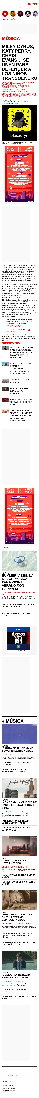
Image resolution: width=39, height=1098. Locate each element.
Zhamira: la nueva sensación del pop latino (21, 402)
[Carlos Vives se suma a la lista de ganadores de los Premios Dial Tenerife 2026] (5, 411)
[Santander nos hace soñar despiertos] (5, 389)
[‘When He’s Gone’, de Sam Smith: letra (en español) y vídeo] (19, 900)
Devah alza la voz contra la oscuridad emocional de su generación (21, 368)
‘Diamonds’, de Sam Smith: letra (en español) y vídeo (18, 943)
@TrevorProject (24, 321)
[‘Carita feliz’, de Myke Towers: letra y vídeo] (19, 734)
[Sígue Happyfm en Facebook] (28, 4)
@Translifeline (10, 323)
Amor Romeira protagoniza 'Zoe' (16, 615)
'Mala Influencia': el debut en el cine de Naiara (18, 605)
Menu (3, 8)
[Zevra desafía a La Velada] (5, 381)
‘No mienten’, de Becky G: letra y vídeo (18, 883)
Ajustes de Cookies (8, 1085)
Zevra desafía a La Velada (21, 381)
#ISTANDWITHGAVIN (13, 325)
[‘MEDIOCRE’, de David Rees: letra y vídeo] (19, 960)
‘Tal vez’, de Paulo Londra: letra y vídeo (16, 829)
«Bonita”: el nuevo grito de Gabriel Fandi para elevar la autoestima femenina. (21, 352)
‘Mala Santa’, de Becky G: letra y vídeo (18, 876)
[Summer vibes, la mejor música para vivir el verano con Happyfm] (19, 560)
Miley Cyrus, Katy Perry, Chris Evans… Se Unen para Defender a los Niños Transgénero (19, 62)
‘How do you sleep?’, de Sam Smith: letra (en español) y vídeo (17, 935)
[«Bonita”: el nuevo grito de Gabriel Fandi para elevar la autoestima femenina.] (5, 348)
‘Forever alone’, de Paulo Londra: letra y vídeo (16, 822)
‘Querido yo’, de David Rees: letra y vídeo (16, 990)
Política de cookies (7, 1081)
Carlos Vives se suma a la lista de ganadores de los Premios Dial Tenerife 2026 (21, 415)
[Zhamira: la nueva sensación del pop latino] (5, 400)
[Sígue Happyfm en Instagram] (30, 4)
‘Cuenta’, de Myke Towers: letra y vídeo (16, 764)
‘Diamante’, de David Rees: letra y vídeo (19, 997)
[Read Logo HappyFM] (12, 4)
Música (11, 38)
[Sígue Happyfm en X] (33, 4)
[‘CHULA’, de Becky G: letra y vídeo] (19, 846)
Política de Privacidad (8, 1078)
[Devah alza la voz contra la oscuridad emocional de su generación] (5, 364)
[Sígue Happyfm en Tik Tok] (35, 4)
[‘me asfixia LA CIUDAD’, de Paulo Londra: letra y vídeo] (19, 788)
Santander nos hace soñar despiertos (19, 391)
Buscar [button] (36, 8)
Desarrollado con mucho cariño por (9, 1090)
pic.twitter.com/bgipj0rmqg (14, 327)
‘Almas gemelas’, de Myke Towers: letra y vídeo (15, 771)
